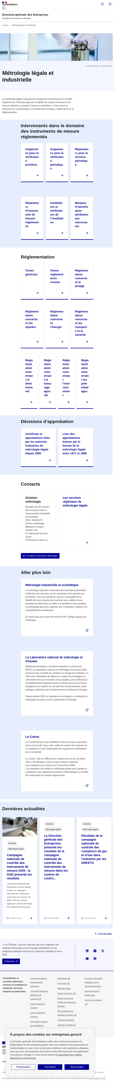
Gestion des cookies (96, 1072)
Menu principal (110, 4)
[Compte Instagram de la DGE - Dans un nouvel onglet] (95, 951)
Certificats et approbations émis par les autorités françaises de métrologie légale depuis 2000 (37, 443)
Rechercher (102, 4)
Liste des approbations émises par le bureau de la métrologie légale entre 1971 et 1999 (75, 443)
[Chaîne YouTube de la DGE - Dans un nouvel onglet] (87, 958)
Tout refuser (50, 1067)
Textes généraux (31, 272)
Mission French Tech (65, 993)
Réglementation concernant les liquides (32, 319)
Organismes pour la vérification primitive (32, 157)
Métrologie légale (64, 988)
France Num (62, 983)
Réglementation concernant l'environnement (66, 378)
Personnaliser (23, 1067)
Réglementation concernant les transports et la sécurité (81, 323)
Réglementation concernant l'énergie (56, 319)
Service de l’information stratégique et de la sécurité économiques (93, 982)
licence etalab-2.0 (95, 1078)
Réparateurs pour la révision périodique (81, 157)
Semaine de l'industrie (65, 1020)
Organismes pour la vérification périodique (57, 159)
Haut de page (105, 933)
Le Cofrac (32, 737)
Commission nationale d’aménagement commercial (38, 982)
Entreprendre (62, 979)
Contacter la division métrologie (41, 556)
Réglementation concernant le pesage (81, 278)
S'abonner (9, 961)
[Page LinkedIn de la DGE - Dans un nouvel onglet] (87, 951)
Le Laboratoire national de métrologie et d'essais (54, 659)
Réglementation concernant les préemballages (85, 376)
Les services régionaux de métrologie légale (75, 501)
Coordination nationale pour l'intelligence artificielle (39, 1025)
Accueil (5, 25)
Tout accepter (76, 1067)
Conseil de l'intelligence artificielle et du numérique (39, 995)
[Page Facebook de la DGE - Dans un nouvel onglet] (95, 958)
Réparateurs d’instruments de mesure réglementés (32, 214)
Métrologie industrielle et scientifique (51, 585)
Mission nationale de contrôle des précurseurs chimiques (66, 1002)
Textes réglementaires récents (57, 276)
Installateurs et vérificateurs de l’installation (56, 212)
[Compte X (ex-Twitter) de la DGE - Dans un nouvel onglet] (103, 951)
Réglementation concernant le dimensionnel (29, 376)
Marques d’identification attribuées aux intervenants (81, 214)
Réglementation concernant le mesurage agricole (47, 378)
